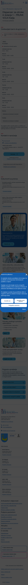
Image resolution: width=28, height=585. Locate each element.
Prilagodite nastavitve (14, 305)
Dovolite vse (7, 300)
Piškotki (24, 309)
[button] (26, 274)
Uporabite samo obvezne (21, 301)
